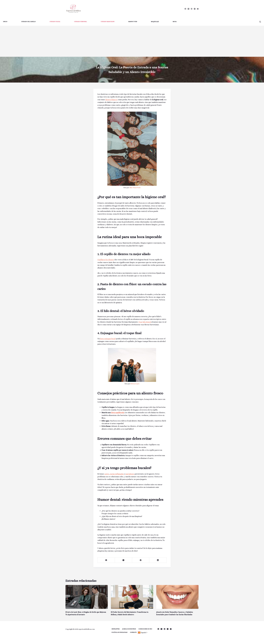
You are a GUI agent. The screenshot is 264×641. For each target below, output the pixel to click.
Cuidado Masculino (107, 21)
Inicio (5, 21)
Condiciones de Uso (145, 629)
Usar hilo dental (144, 322)
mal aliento (130, 474)
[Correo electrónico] (198, 9)
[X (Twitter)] (188, 9)
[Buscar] (260, 21)
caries (106, 474)
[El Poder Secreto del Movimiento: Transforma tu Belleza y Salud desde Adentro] (132, 597)
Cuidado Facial (55, 21)
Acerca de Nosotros (129, 629)
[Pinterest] (191, 9)
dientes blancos (111, 100)
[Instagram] (194, 9)
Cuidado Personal (80, 21)
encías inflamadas (117, 474)
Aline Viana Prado (135, 187)
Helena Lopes (135, 384)
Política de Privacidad (119, 632)
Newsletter (116, 629)
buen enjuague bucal (107, 339)
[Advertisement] (132, 41)
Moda (175, 21)
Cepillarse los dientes (105, 260)
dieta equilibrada (117, 413)
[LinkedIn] (158, 560)
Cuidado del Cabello (28, 21)
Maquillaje (155, 21)
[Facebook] (185, 9)
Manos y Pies (132, 21)
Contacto (133, 632)
